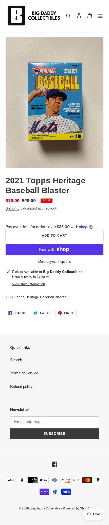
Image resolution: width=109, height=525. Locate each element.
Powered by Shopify (76, 508)
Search (16, 360)
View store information (28, 284)
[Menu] (100, 15)
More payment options (54, 262)
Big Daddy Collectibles (46, 508)
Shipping (13, 208)
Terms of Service (24, 373)
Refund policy (21, 386)
